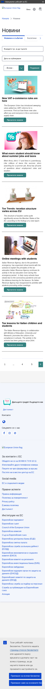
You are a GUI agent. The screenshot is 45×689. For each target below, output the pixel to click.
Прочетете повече (16, 119)
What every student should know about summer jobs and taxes (21, 155)
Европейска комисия (11, 531)
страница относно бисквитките (24, 650)
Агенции (6, 594)
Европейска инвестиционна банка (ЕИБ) (21, 563)
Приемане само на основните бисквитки (26, 683)
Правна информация (12, 494)
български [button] (34, 9)
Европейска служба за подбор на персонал (22, 584)
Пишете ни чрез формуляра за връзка (19, 469)
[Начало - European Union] (12, 9)
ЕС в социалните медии (13, 483)
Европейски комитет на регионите (18, 559)
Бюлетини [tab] (31, 38)
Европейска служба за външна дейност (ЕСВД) (20, 547)
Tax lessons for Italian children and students (22, 324)
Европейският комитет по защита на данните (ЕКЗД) (19, 578)
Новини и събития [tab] (13, 38)
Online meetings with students (19, 258)
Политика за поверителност (15, 498)
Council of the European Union (15, 527)
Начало (5, 18)
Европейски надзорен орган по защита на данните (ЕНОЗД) (21, 572)
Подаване (34, 68)
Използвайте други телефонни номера (20, 465)
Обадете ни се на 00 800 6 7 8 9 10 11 (19, 461)
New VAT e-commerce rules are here (20, 99)
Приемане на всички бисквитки (25, 676)
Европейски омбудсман (13, 567)
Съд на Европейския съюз (14, 535)
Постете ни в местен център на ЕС (18, 472)
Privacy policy (8, 501)
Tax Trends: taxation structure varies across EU (19, 210)
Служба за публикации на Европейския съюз (20, 589)
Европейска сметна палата (14, 542)
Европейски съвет (10, 524)
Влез (28, 9)
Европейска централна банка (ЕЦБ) (18, 539)
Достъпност (7, 509)
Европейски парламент (13, 520)
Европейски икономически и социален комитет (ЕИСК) (20, 554)
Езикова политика (10, 505)
